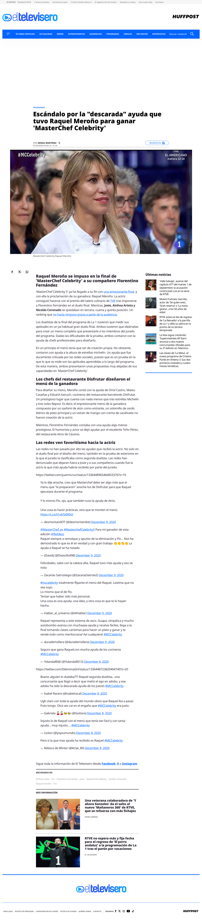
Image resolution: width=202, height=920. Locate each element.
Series (60, 34)
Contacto (97, 911)
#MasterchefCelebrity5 (79, 529)
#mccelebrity (49, 583)
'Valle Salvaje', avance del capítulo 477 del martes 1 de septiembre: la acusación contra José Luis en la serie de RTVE (176, 287)
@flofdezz (57, 534)
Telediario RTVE (25, 2)
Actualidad (45, 34)
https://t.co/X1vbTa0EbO (56, 514)
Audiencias (95, 34)
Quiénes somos (84, 911)
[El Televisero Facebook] (115, 911)
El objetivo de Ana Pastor (106, 2)
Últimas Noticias (25, 34)
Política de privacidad (24, 911)
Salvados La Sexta (128, 2)
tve (55, 783)
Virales (128, 34)
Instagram (129, 764)
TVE (112, 301)
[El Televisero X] (119, 911)
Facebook (108, 764)
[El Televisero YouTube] (128, 911)
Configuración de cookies (47, 911)
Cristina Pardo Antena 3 (81, 2)
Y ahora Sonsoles (42, 2)
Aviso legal (8, 911)
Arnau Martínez (47, 143)
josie (82, 779)
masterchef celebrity (96, 779)
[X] (59, 143)
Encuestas (142, 34)
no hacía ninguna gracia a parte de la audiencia (85, 314)
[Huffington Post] (186, 17)
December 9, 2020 (103, 522)
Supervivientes (76, 34)
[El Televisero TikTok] (133, 911)
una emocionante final (119, 292)
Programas (113, 34)
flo (52, 779)
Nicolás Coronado (117, 779)
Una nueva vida (146, 2)
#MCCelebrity (113, 634)
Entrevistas (159, 34)
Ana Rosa (159, 2)
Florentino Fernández (66, 779)
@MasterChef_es (51, 529)
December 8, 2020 (96, 662)
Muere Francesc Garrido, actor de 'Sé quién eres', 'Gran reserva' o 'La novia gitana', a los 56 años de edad (174, 305)
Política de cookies (68, 911)
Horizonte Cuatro (60, 2)
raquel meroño (43, 783)
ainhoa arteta (42, 779)
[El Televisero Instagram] (124, 911)
